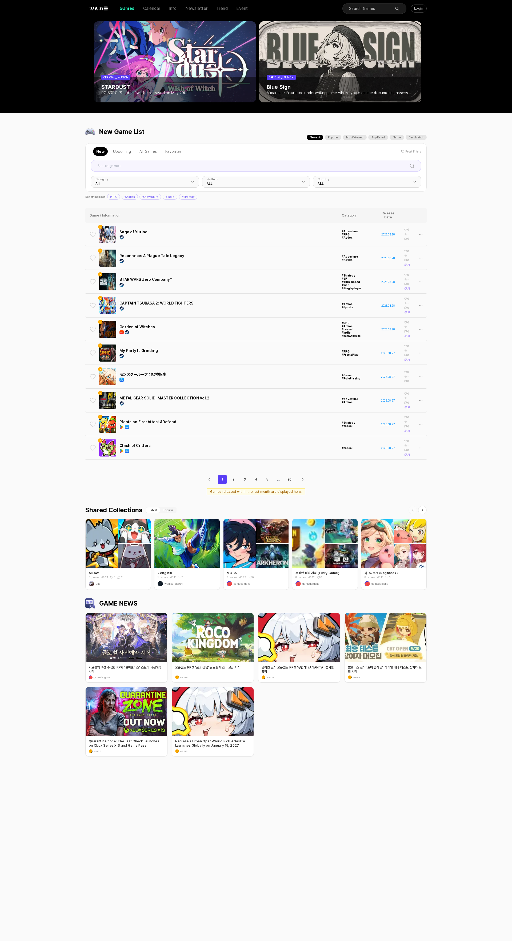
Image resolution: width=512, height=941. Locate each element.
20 (289, 479)
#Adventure (150, 196)
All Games (148, 151)
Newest (315, 137)
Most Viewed (354, 137)
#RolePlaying (351, 378)
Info (173, 8)
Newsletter (196, 8)
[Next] (422, 510)
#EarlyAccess (351, 335)
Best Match (416, 137)
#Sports (347, 307)
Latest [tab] (153, 510)
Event (242, 8)
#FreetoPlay (350, 354)
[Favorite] (93, 234)
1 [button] (182, 577)
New (100, 151)
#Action (130, 196)
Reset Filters (413, 151)
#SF (344, 278)
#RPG (113, 196)
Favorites (173, 151)
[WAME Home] (98, 8)
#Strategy (188, 196)
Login (418, 8)
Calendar (152, 8)
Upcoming (122, 151)
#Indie (170, 196)
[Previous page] (209, 479)
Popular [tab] (168, 510)
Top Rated (378, 137)
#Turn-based (351, 281)
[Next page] (303, 479)
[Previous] (413, 510)
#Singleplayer (351, 288)
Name (397, 137)
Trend (222, 8)
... (278, 479)
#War (345, 285)
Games (127, 8)
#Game (346, 375)
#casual (347, 329)
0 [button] (114, 577)
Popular (333, 137)
